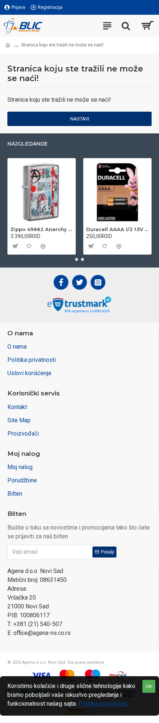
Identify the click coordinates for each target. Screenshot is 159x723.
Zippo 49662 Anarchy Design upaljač (41, 229)
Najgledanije (27, 144)
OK (149, 686)
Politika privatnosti (102, 703)
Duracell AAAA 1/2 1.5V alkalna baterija (117, 229)
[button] (76, 259)
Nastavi (79, 119)
